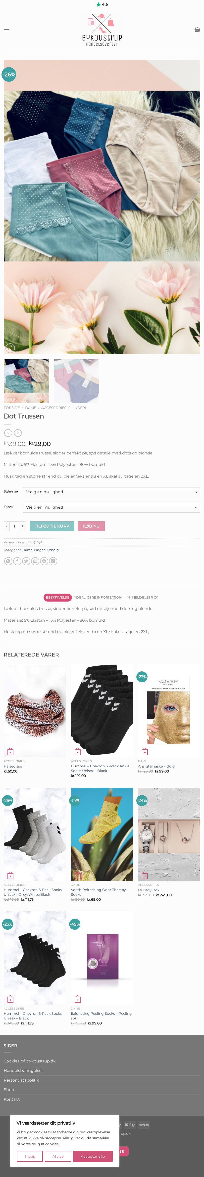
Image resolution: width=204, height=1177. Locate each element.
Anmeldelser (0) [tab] (142, 597)
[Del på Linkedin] (53, 561)
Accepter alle (93, 1156)
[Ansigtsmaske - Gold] (169, 710)
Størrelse (11, 491)
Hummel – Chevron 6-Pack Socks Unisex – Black (33, 1015)
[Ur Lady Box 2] (169, 834)
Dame (30, 408)
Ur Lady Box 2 (150, 890)
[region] (64, 1141)
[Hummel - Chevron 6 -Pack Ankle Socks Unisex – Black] (102, 710)
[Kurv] (197, 29)
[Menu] (7, 29)
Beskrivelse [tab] (57, 597)
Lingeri (79, 408)
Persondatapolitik (21, 1080)
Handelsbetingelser (23, 1070)
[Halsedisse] (35, 710)
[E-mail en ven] (35, 561)
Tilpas (29, 1156)
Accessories (53, 408)
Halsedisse (13, 766)
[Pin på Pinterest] (44, 561)
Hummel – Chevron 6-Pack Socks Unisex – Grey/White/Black (33, 892)
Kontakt (12, 1099)
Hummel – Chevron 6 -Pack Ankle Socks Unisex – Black (100, 768)
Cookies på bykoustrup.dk (30, 1061)
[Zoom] (10, 348)
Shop (9, 1089)
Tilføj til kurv (52, 526)
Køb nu (91, 526)
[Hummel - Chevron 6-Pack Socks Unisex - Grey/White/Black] (35, 834)
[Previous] (13, 207)
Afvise (58, 1156)
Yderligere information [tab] (98, 597)
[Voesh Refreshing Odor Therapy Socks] (102, 834)
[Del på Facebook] (17, 561)
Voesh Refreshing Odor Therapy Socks (98, 892)
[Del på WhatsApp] (8, 561)
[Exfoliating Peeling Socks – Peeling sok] (102, 958)
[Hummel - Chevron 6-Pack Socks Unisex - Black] (35, 958)
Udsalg (53, 550)
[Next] (190, 207)
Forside (12, 408)
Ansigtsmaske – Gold (156, 766)
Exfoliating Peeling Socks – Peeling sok (101, 1015)
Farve (8, 507)
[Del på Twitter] (26, 561)
